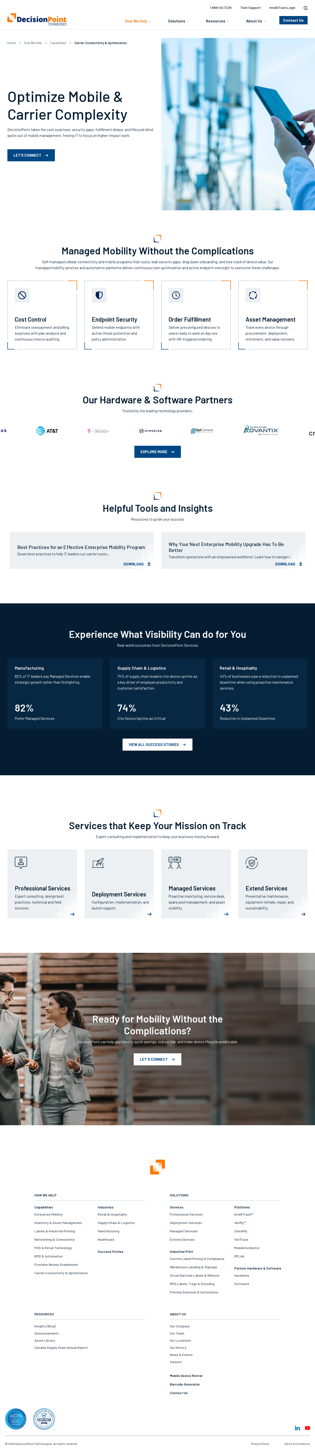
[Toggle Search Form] (304, 8)
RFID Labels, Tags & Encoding (192, 1284)
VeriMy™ (240, 1223)
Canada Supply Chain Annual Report (61, 1347)
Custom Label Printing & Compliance (197, 1258)
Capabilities (58, 43)
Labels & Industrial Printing (54, 1231)
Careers (176, 1362)
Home (11, 43)
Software (241, 1284)
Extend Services (182, 1239)
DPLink (239, 1256)
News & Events (181, 1355)
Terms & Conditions (297, 1443)
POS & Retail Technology (53, 1248)
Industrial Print (181, 1251)
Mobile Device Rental (186, 1375)
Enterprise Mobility (48, 1214)
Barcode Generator (185, 1384)
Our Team (177, 1333)
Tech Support (250, 7)
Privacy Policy (260, 1443)
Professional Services (186, 1214)
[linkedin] (297, 1428)
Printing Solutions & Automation (194, 1292)
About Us (254, 20)
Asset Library (44, 1340)
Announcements (46, 1333)
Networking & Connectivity (54, 1239)
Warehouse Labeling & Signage (193, 1267)
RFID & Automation (48, 1256)
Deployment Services (186, 1223)
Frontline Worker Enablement (56, 1264)
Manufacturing (108, 1231)
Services (176, 1207)
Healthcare (106, 1239)
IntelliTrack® (243, 1214)
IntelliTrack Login (282, 7)
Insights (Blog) (45, 1326)
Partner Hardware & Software (257, 1268)
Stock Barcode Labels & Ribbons (195, 1275)
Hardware (241, 1275)
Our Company (180, 1326)
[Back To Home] (36, 19)
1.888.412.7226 (221, 7)
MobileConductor (247, 1248)
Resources (215, 20)
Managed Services (184, 1231)
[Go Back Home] (157, 1167)
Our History (178, 1347)
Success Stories (110, 1251)
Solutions (176, 20)
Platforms (242, 1207)
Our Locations (180, 1340)
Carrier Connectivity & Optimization (61, 1273)
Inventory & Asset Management (58, 1223)
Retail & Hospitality (112, 1214)
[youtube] (307, 1428)
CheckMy (240, 1231)
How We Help (136, 20)
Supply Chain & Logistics (116, 1223)
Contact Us (179, 1393)
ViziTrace (241, 1239)
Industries (105, 1207)
